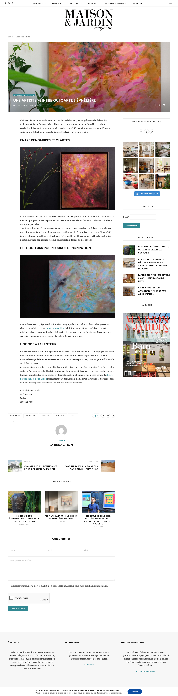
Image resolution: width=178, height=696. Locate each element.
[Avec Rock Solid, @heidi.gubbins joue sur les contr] (130, 149)
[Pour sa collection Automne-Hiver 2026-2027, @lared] (162, 165)
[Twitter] (10, 136)
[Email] (163, 105)
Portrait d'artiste (23, 37)
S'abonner (89, 665)
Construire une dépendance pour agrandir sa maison (40, 468)
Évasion (92, 3)
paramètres (116, 693)
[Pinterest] (159, 105)
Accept (135, 691)
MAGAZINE (137, 3)
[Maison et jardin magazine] (89, 20)
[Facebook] (155, 105)
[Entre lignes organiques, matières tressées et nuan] (146, 181)
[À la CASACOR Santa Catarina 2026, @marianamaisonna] (162, 149)
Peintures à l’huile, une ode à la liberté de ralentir (61, 517)
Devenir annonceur (145, 671)
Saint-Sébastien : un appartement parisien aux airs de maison (152, 290)
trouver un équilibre (55, 328)
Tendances (38, 3)
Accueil (10, 37)
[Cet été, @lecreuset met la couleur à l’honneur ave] (130, 181)
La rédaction (21, 106)
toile (73, 415)
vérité (13, 421)
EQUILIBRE (30, 415)
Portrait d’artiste (114, 3)
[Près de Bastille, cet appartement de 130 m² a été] (146, 165)
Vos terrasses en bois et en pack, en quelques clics (81, 468)
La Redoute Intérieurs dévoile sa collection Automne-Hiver (154, 278)
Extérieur (75, 3)
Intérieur (56, 3)
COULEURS (15, 415)
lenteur (45, 415)
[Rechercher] (163, 3)
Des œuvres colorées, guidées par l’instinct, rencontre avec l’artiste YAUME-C (98, 520)
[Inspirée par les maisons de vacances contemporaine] (130, 165)
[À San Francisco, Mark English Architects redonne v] (162, 181)
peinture (60, 415)
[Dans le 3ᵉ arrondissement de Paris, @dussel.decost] (146, 149)
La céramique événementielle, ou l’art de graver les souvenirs (24, 519)
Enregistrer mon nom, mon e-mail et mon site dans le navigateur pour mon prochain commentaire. (59, 586)
